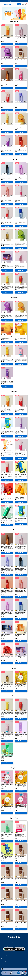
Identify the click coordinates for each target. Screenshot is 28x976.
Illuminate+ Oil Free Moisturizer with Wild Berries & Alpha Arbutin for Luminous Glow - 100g (7, 381)
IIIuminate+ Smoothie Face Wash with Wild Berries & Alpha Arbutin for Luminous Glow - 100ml (21, 735)
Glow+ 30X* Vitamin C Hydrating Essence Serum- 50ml (20, 685)
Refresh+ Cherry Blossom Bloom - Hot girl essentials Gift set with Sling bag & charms (7, 657)
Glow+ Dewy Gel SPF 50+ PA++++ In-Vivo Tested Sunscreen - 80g (5, 38)
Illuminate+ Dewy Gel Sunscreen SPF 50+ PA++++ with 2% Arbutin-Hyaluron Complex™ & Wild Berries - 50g (20, 431)
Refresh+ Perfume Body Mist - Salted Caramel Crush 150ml (6, 82)
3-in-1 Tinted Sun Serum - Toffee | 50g (21, 923)
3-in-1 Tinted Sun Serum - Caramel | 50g (6, 923)
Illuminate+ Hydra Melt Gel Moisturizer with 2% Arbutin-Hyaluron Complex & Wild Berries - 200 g (7, 60)
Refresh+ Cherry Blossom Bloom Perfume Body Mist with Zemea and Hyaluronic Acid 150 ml (20, 149)
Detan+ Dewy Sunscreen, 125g (6, 496)
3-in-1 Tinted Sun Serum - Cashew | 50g (19, 857)
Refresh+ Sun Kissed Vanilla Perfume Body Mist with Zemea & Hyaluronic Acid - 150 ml (21, 104)
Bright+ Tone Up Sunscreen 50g (20, 474)
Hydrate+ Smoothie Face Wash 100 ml (6, 757)
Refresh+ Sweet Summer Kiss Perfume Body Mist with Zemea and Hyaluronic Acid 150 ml (7, 199)
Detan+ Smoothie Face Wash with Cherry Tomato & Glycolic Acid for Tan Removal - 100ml (21, 287)
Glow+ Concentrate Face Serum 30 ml (7, 243)
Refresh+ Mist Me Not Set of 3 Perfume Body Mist (6, 635)
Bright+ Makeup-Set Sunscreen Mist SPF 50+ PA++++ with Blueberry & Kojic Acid (7, 857)
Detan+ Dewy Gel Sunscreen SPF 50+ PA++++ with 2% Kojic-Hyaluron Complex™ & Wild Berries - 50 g (7, 221)
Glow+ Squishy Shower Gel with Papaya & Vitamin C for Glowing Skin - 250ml (7, 807)
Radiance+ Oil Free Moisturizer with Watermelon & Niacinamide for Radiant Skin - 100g (20, 359)
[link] (14, 13)
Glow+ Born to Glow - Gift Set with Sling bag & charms (20, 635)
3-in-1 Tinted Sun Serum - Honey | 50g (21, 60)
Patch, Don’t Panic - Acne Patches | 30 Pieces (19, 835)
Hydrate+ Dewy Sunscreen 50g (6, 518)
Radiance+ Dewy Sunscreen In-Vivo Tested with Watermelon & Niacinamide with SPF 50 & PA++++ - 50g (20, 199)
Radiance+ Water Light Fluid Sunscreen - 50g (20, 453)
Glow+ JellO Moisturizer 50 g (6, 336)
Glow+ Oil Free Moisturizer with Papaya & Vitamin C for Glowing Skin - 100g (7, 359)
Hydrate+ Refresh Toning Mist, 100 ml (6, 835)
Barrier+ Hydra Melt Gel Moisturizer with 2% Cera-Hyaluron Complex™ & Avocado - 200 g (21, 243)
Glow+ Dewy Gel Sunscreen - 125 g (7, 453)
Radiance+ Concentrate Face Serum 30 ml (20, 265)
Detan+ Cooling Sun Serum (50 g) (7, 474)
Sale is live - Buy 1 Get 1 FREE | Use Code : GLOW (14, 1)
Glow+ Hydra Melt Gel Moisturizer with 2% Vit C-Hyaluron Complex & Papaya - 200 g (21, 126)
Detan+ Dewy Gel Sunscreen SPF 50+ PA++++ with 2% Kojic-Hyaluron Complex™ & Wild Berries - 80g (7, 104)
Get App (19, 4)
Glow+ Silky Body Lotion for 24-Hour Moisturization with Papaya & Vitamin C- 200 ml (21, 785)
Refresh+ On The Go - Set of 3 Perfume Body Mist (6, 265)
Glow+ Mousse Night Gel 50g (20, 336)
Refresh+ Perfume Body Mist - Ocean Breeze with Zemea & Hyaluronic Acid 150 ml (20, 221)
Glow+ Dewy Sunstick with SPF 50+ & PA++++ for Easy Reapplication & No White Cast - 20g (20, 497)
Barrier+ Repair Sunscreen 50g (20, 518)
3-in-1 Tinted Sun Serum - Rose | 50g (7, 879)
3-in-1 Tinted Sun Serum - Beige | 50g (7, 901)
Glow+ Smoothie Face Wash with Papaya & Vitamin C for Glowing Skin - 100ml (7, 287)
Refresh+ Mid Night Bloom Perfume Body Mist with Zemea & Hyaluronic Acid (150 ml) (7, 177)
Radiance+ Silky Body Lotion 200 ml (7, 785)
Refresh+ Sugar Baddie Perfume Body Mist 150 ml (20, 38)
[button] (2, 35)
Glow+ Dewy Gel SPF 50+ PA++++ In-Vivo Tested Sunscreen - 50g (5, 126)
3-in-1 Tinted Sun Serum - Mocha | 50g (21, 901)
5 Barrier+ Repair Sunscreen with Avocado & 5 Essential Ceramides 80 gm (7, 431)
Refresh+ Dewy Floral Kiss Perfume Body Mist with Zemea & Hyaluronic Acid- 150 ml (21, 177)
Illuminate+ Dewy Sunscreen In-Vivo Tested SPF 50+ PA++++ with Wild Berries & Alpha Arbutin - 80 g (7, 149)
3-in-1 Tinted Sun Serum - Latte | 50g (21, 879)
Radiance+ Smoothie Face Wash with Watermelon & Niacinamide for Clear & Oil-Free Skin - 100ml (7, 735)
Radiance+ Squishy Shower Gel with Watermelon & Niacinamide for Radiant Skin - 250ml (20, 807)
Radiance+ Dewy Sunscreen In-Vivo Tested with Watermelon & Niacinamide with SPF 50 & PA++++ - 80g (20, 82)
